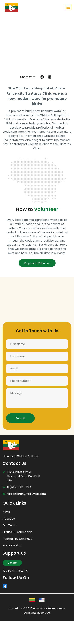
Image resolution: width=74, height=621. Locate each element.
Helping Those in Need (17, 539)
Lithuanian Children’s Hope (20, 456)
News (6, 512)
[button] (42, 77)
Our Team (9, 525)
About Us (9, 519)
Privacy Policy (12, 545)
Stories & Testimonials (17, 532)
